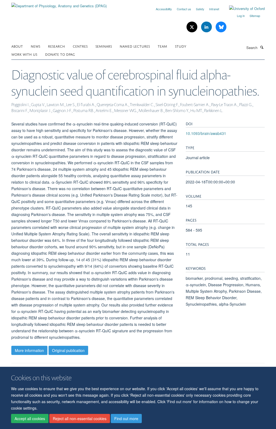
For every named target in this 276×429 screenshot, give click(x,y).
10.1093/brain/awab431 (206, 133)
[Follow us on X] (192, 27)
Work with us (24, 54)
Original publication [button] (68, 350)
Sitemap (255, 15)
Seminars (103, 45)
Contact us (184, 9)
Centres (80, 45)
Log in (241, 15)
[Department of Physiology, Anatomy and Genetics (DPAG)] (59, 3)
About (17, 45)
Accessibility (164, 9)
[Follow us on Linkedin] (207, 27)
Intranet (214, 9)
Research (56, 45)
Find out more (126, 418)
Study (180, 45)
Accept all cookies (30, 418)
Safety (200, 9)
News (35, 45)
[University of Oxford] (243, 8)
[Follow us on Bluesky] (221, 27)
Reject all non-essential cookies (79, 418)
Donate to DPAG (60, 54)
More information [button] (29, 350)
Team (162, 45)
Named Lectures (135, 45)
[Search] (262, 47)
